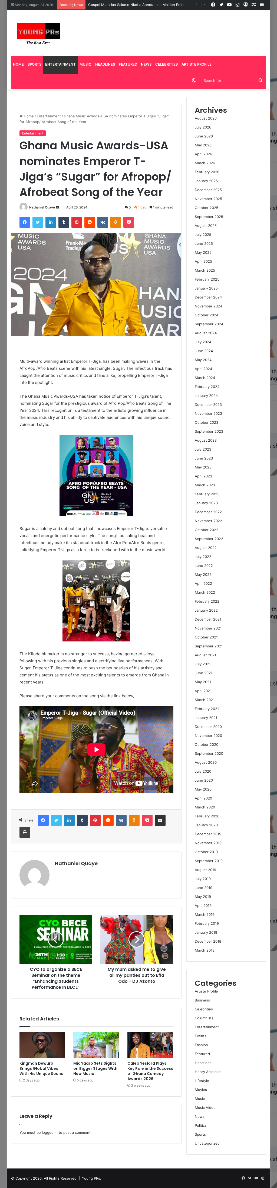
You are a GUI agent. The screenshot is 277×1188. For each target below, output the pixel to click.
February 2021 (207, 709)
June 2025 (204, 243)
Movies (201, 1089)
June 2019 (203, 887)
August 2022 (206, 547)
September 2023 (209, 431)
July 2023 (203, 449)
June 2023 (204, 458)
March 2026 (205, 163)
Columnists (204, 1018)
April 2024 (203, 369)
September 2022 (209, 539)
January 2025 (206, 288)
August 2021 (205, 655)
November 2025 (208, 199)
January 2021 (206, 717)
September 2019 (209, 861)
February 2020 (207, 816)
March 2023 (205, 485)
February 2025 (207, 279)
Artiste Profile (197, 64)
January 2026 (206, 181)
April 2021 (203, 691)
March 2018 (205, 950)
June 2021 (203, 673)
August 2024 (206, 333)
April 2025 (203, 261)
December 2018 (208, 941)
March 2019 (205, 914)
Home (18, 64)
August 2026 (206, 118)
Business (202, 1000)
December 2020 (208, 726)
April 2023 (203, 476)
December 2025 (208, 190)
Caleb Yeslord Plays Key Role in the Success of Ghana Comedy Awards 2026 (150, 1071)
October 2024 (206, 315)
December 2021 (208, 619)
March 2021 (205, 700)
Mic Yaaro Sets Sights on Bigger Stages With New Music (95, 1068)
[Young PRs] (38, 33)
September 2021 (209, 646)
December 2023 (208, 404)
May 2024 (203, 360)
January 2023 (206, 503)
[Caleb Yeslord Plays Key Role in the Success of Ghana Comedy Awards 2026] (150, 1045)
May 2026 (203, 145)
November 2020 (208, 735)
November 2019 (208, 843)
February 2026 (207, 172)
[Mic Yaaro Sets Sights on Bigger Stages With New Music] (96, 1045)
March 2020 (205, 807)
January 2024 (206, 395)
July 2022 (203, 556)
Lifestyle (202, 1080)
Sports (34, 64)
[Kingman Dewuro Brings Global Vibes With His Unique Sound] (42, 1045)
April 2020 (203, 798)
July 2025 (203, 234)
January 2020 (206, 825)
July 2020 (203, 771)
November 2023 (208, 413)
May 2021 (203, 682)
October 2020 (206, 744)
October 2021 (206, 637)
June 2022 (204, 565)
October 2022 (206, 530)
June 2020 (204, 780)
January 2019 (206, 932)
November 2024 (208, 306)
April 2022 (203, 583)
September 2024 (209, 324)
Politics (201, 1125)
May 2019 (203, 896)
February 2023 (207, 494)
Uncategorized (207, 1143)
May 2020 (203, 789)
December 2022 (208, 512)
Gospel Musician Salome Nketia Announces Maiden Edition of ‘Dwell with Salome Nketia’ (163, 4)
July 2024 (203, 342)
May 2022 (203, 574)
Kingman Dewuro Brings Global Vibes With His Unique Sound (41, 1068)
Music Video (205, 1107)
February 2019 (207, 923)
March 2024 (205, 377)
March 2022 (205, 592)
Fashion (201, 1045)
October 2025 (206, 208)
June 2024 (204, 351)
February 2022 (207, 601)
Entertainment (60, 64)
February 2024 (207, 386)
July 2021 (203, 664)
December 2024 (208, 297)
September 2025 (209, 216)
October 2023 (206, 422)
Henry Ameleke (208, 1072)
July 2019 (203, 878)
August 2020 (206, 762)
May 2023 (203, 467)
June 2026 (204, 136)
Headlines (105, 64)
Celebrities (166, 64)
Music (85, 64)
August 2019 (205, 870)
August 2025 (206, 225)
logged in (50, 1132)
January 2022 (206, 610)
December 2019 (208, 834)
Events (200, 1036)
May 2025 (203, 252)
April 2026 (203, 154)
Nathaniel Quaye (42, 207)
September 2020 (209, 753)
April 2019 (203, 905)
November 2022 (208, 521)
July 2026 (203, 127)
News (146, 64)
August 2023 (206, 440)
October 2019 (206, 852)
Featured (128, 64)
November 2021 (208, 628)
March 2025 (205, 270)
